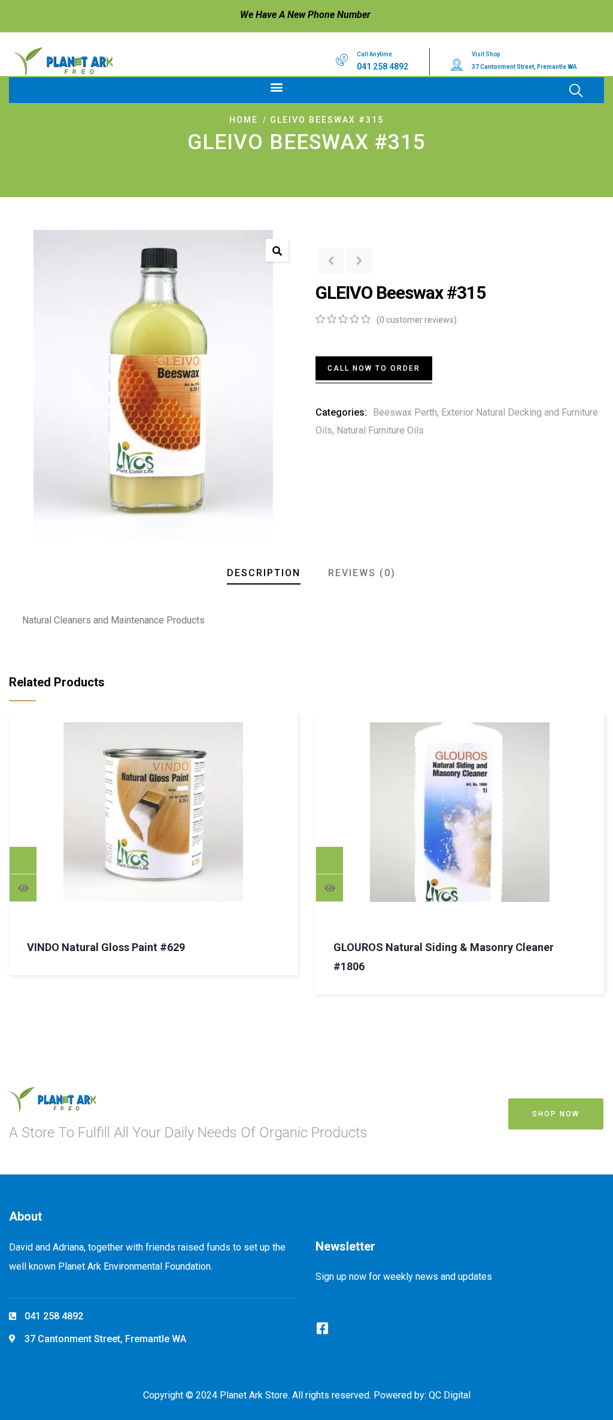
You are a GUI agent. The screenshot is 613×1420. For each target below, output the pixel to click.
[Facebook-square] (322, 1328)
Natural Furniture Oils (380, 430)
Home (243, 120)
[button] (276, 87)
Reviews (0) (362, 573)
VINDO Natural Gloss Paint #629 (106, 947)
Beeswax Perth (405, 412)
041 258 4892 (382, 66)
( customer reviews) (417, 320)
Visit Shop (486, 54)
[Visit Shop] (457, 65)
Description (264, 573)
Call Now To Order (373, 368)
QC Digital (450, 1395)
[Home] (63, 61)
